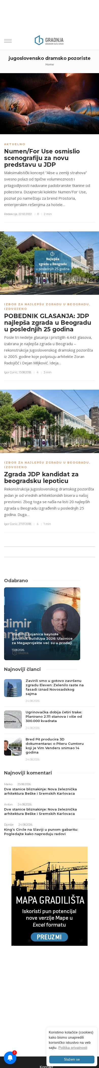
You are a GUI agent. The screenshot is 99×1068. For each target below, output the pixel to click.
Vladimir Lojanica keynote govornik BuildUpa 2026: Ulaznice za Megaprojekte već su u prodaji (42, 638)
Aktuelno (14, 144)
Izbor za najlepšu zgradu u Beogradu (46, 304)
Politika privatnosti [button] (72, 1047)
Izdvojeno (15, 309)
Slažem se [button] (72, 1059)
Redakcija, (11, 214)
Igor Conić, (11, 372)
